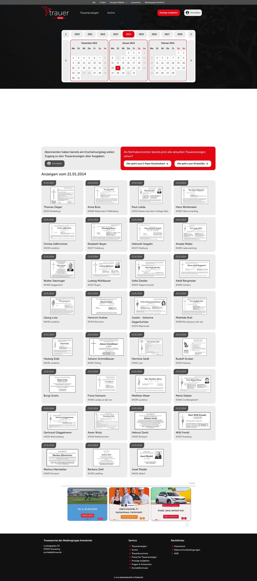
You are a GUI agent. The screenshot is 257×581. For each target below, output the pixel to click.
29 (123, 73)
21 (100, 68)
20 (94, 68)
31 (79, 78)
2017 (167, 34)
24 (78, 73)
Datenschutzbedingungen (187, 550)
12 (89, 63)
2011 (90, 34)
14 (100, 63)
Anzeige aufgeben (168, 13)
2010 (77, 34)
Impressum (179, 546)
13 (94, 63)
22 (123, 68)
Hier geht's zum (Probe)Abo (191, 163)
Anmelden (195, 13)
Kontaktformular (140, 568)
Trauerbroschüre (140, 553)
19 (89, 68)
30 (73, 78)
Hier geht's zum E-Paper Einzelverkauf (145, 163)
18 (84, 68)
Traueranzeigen (89, 12)
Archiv (111, 12)
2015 (141, 34)
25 (139, 68)
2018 (179, 34)
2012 (102, 34)
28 (100, 73)
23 (73, 73)
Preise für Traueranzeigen (144, 557)
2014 (128, 34)
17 (79, 68)
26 (162, 73)
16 (73, 68)
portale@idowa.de (53, 552)
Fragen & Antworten (142, 564)
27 (94, 73)
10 (79, 63)
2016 (154, 34)
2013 (115, 34)
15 (123, 63)
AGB (176, 553)
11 (84, 63)
